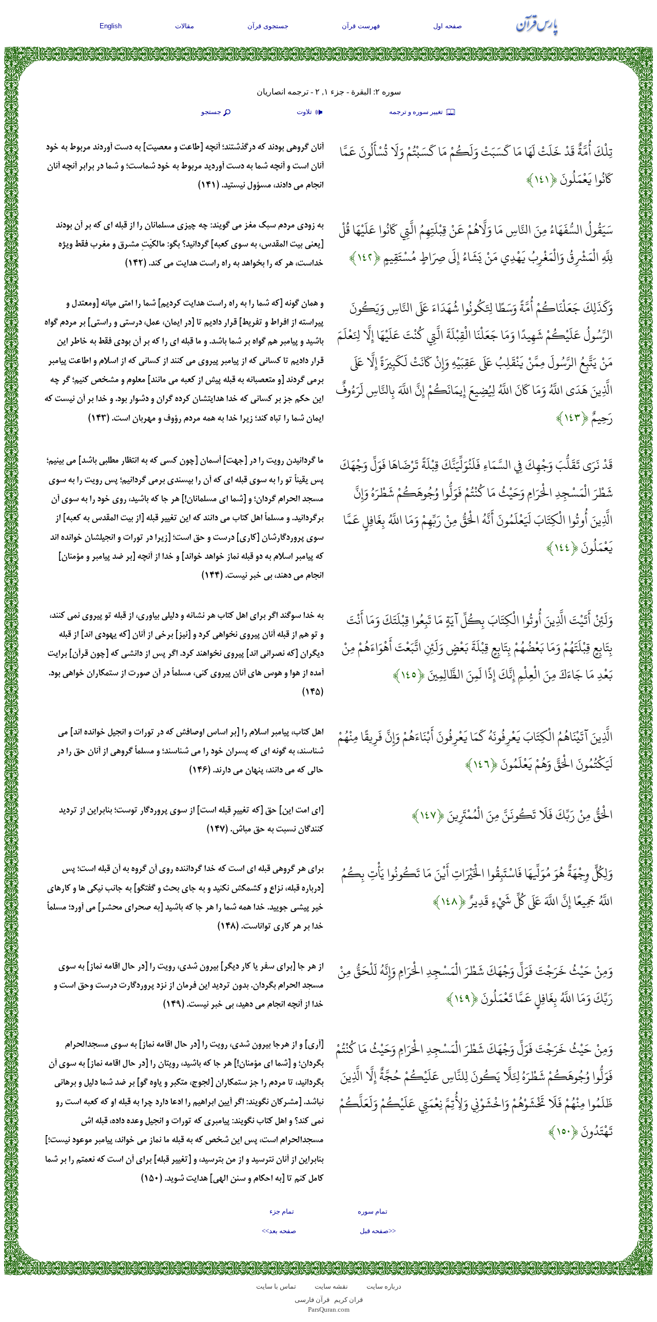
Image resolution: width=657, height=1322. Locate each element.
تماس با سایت (276, 1286)
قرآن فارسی (312, 1300)
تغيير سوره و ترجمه (417, 112)
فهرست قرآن (361, 26)
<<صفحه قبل (378, 1231)
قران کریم (348, 1300)
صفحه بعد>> (279, 1231)
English (111, 26)
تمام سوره (373, 1211)
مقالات (184, 26)
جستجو (211, 112)
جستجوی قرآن (267, 26)
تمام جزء (281, 1211)
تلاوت (305, 112)
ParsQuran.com (329, 1309)
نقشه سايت (331, 1286)
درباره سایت (383, 1286)
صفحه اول (447, 26)
